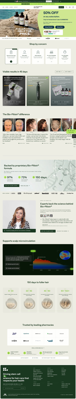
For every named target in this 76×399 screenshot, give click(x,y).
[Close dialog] (64, 187)
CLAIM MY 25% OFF (52, 208)
